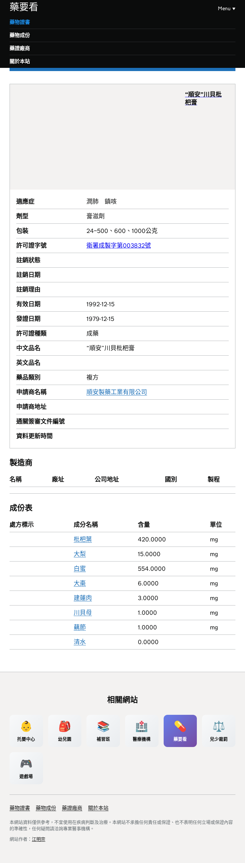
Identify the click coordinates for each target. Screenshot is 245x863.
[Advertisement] (100, 136)
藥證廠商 (20, 48)
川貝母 (83, 612)
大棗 (80, 583)
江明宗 (38, 839)
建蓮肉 (83, 598)
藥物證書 (20, 22)
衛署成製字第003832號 (118, 245)
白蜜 (80, 568)
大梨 (80, 554)
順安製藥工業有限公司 (116, 392)
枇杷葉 (83, 539)
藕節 (80, 627)
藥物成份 (20, 35)
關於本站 (20, 61)
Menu (224, 8)
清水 (80, 642)
